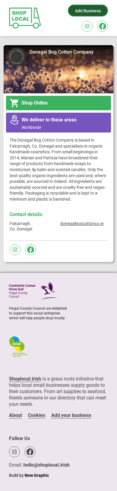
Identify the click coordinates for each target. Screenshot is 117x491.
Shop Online (35, 103)
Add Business (88, 10)
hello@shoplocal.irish (46, 465)
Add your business (71, 415)
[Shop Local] (25, 18)
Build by (29, 475)
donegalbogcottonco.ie (82, 223)
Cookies (36, 415)
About (15, 415)
